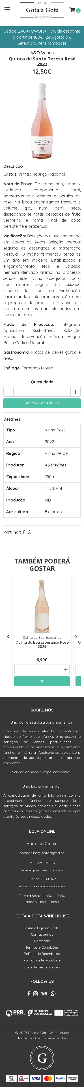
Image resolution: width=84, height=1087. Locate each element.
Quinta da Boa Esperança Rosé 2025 (42, 644)
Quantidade (42, 381)
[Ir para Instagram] (35, 994)
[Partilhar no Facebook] (24, 532)
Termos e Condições (42, 947)
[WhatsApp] (53, 994)
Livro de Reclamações (42, 967)
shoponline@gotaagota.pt (42, 853)
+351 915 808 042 (42, 879)
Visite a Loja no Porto (42, 928)
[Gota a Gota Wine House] (42, 10)
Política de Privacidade (42, 960)
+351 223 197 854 (42, 863)
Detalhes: (12, 419)
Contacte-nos (42, 934)
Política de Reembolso (42, 953)
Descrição (13, 166)
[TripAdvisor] (44, 994)
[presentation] (7, 636)
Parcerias (42, 941)
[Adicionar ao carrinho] (42, 681)
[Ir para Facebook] (29, 994)
